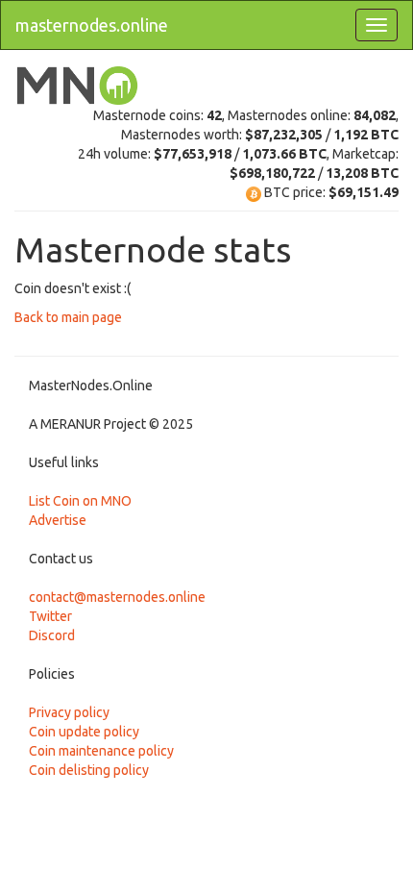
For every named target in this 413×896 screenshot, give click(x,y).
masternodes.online (91, 25)
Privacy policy (69, 712)
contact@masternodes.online (117, 597)
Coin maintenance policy (101, 751)
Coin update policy (84, 731)
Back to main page (68, 317)
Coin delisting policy (89, 770)
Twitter (50, 616)
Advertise (57, 520)
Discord (52, 635)
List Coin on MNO (80, 501)
